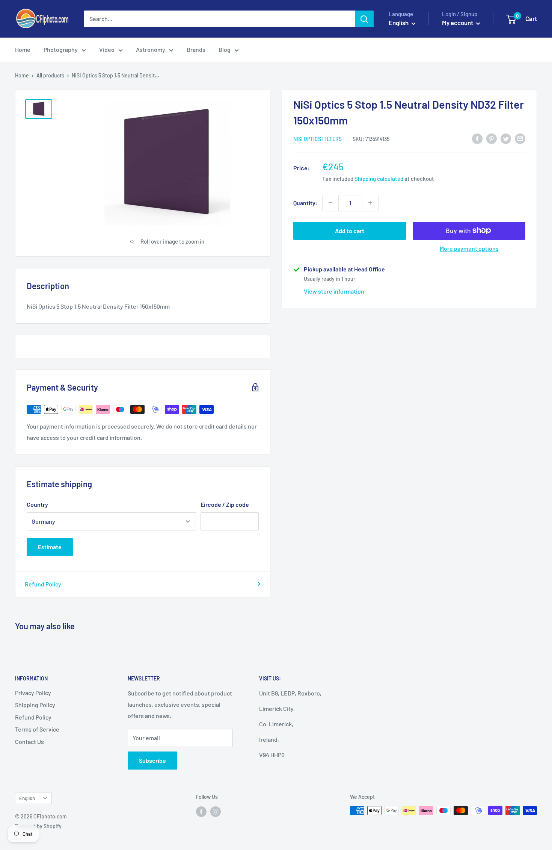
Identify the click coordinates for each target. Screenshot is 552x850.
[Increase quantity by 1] (370, 203)
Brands (196, 49)
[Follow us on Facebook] (201, 811)
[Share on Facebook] (477, 138)
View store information (334, 290)
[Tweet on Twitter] (506, 138)
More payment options (469, 248)
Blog (225, 49)
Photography (61, 49)
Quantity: (305, 202)
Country (37, 504)
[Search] (364, 19)
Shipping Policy (35, 704)
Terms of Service (37, 729)
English (27, 798)
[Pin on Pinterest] (491, 138)
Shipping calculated (378, 178)
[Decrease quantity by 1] (330, 203)
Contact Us (29, 741)
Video (107, 49)
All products (50, 75)
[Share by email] (520, 138)
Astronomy (150, 49)
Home (22, 49)
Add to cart (349, 230)
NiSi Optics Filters (317, 139)
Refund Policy (43, 584)
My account (458, 22)
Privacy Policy (33, 692)
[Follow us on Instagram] (215, 811)
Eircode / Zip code (225, 504)
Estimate (50, 546)
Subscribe (152, 760)
